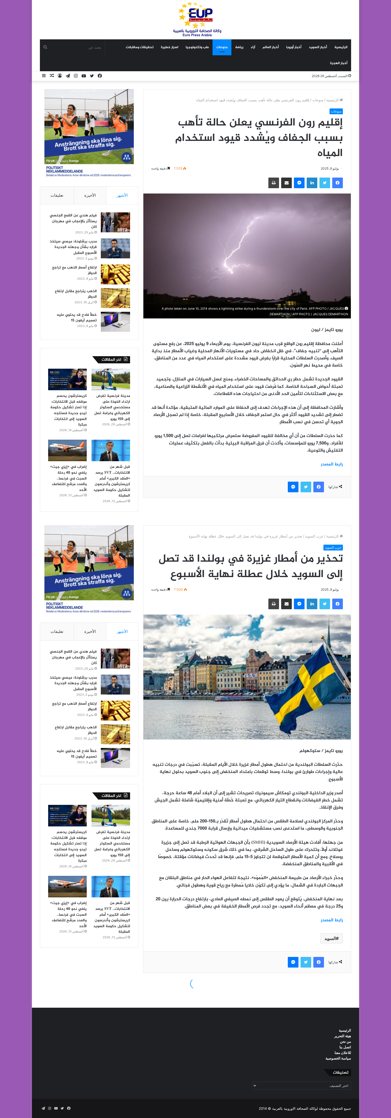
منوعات (222, 47)
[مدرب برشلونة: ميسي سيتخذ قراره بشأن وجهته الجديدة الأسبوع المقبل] (115, 248)
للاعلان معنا (343, 1052)
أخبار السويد (318, 47)
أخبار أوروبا (293, 47)
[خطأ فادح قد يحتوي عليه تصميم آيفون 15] (115, 322)
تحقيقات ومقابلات (139, 47)
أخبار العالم (271, 47)
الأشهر (122, 195)
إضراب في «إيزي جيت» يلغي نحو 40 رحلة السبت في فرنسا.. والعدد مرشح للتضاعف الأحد (68, 478)
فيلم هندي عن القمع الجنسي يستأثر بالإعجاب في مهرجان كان (73, 221)
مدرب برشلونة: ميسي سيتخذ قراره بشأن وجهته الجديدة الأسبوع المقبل (73, 247)
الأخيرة (90, 195)
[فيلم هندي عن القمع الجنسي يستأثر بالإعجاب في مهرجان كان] (115, 222)
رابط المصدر (332, 464)
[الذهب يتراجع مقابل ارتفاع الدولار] (115, 298)
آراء (253, 47)
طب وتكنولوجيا (197, 47)
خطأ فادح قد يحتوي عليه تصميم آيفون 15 (77, 318)
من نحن (345, 1041)
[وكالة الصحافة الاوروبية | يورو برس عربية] (195, 19)
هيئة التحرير (342, 1036)
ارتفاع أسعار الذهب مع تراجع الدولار (74, 270)
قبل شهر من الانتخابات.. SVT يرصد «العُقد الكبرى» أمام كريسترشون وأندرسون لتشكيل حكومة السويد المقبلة (111, 481)
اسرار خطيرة (169, 47)
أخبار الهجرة (338, 63)
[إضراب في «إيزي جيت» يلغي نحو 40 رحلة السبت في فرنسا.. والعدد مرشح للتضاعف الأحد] (67, 450)
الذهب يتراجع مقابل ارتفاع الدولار (76, 294)
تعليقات (57, 195)
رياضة (239, 47)
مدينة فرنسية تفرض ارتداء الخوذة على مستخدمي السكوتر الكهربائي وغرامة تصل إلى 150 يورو (112, 407)
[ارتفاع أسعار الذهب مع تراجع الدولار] (115, 274)
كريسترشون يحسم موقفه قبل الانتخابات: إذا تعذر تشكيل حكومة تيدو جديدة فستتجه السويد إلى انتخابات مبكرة (68, 410)
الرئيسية (340, 47)
